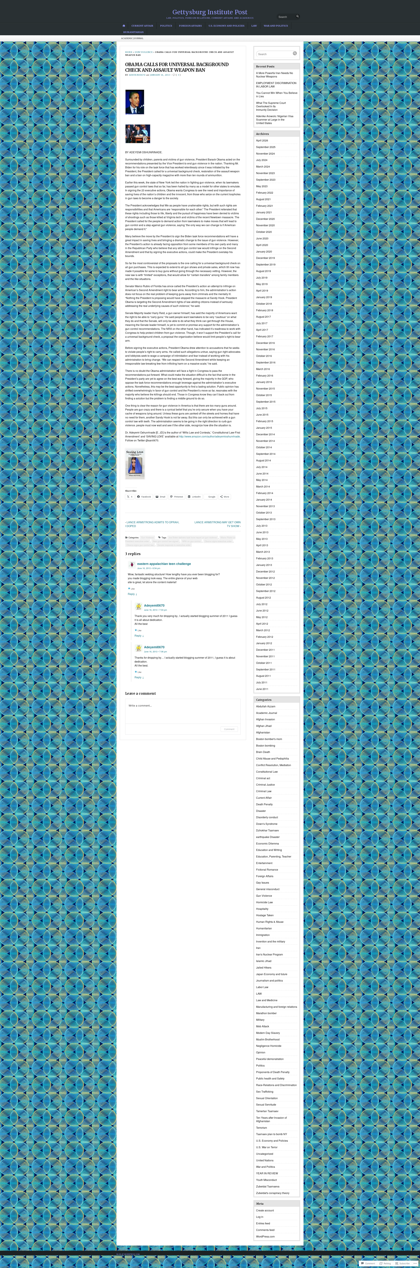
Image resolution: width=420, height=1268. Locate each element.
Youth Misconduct (266, 1180)
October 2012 (264, 584)
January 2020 (264, 251)
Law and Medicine (266, 1000)
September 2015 (265, 401)
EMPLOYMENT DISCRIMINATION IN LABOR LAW (276, 84)
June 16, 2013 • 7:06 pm (155, 651)
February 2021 (264, 206)
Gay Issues (262, 882)
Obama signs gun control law (140, 545)
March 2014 (263, 486)
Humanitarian (133, 32)
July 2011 (261, 682)
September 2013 (265, 519)
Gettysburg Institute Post (210, 12)
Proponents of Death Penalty (273, 1072)
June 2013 (262, 532)
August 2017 (263, 316)
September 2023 (265, 179)
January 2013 (264, 565)
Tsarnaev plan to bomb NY (271, 1134)
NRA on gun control (191, 541)
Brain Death (263, 752)
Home (128, 52)
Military (260, 1020)
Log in (259, 1217)
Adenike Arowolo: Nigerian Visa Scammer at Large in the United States (274, 119)
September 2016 (265, 362)
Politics (166, 25)
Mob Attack (262, 1026)
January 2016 (264, 382)
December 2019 (265, 258)
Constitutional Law (267, 771)
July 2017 (261, 323)
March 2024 (263, 166)
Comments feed (265, 1230)
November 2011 (265, 656)
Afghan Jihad (264, 726)
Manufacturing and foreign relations (276, 1007)
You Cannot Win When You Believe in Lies (276, 94)
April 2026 (262, 140)
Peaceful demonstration (270, 1059)
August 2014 (263, 460)
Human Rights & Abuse (270, 922)
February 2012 (264, 637)
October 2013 (264, 512)
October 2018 (264, 304)
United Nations (264, 1160)
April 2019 (262, 290)
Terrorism (261, 1128)
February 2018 (264, 310)
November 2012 (265, 578)
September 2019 (265, 264)
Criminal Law (264, 791)
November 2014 (265, 441)
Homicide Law (264, 902)
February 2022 (264, 192)
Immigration (263, 935)
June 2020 (262, 238)
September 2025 (265, 147)
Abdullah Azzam (265, 706)
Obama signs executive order (218, 541)
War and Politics (276, 25)
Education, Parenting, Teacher (273, 856)
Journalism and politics (269, 980)
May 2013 (262, 539)
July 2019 (261, 277)
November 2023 (265, 173)
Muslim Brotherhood (268, 1039)
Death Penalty (264, 804)
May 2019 (262, 284)
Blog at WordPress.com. (128, 1254)
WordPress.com (265, 1236)
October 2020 (264, 232)
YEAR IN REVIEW (267, 1173)
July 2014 (261, 467)
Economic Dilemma (267, 843)
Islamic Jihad (263, 961)
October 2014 (264, 447)
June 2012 (262, 610)
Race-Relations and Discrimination (276, 1085)
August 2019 (263, 271)
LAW (254, 25)
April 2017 (262, 330)
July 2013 (261, 526)
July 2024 (261, 160)
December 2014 (265, 434)
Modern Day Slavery (268, 1033)
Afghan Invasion (265, 719)
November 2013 (265, 506)
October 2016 (264, 356)
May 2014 (262, 480)
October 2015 (264, 395)
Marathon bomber (266, 1013)
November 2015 (265, 388)
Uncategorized (264, 1154)
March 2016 (263, 369)
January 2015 (264, 428)
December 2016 (265, 343)
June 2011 (262, 689)
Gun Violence (144, 52)
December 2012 (265, 571)
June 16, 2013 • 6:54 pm (148, 568)
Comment (229, 729)
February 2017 (264, 336)
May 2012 (262, 617)
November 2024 (265, 153)
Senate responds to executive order (174, 545)
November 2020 (265, 225)
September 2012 (265, 591)
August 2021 (263, 199)
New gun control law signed (165, 541)
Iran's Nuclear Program (269, 954)
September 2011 (265, 669)
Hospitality (262, 909)
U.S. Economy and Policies (226, 25)
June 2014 (262, 473)
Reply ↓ (132, 594)
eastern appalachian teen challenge (164, 563)
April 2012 (262, 623)
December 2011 (265, 650)
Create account (265, 1210)
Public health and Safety (270, 1078)
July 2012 (261, 604)
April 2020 (262, 245)
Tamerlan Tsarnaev (267, 1111)
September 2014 (265, 454)
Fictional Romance (267, 869)
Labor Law (262, 987)
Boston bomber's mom (269, 739)
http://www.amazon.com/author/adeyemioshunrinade (209, 436)
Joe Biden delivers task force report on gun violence (193, 537)
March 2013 (263, 552)
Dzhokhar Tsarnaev (267, 830)
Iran (258, 948)
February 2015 (264, 421)
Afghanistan (263, 732)
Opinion (260, 1052)
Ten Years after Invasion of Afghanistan (271, 1119)
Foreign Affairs (190, 25)
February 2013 (264, 558)
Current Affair (142, 25)
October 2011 (264, 663)
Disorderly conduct (267, 817)
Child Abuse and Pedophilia (272, 758)
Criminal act (263, 778)
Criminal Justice (265, 784)
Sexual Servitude (266, 1104)
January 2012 (264, 643)
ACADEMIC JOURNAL (132, 38)
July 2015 (261, 408)
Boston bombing (265, 745)
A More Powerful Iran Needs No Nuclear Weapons (274, 74)
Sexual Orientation (267, 1098)
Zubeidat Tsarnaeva (267, 1186)
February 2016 (264, 375)
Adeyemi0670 (137, 75)
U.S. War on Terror (266, 1147)
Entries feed (263, 1223)
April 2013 (262, 545)
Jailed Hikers (263, 967)
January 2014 (264, 499)
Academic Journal (266, 713)
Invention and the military (270, 941)
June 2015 (262, 414)
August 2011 (263, 676)
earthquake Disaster (268, 837)
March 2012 (263, 630)
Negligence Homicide (268, 1046)
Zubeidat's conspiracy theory (272, 1193)
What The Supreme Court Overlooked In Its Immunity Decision (271, 106)
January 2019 (264, 297)
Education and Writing (269, 850)
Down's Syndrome (266, 824)
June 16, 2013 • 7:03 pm (155, 609)
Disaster (261, 811)
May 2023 (262, 186)
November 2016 (265, 349)
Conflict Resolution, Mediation (273, 765)
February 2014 (264, 493)
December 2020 (265, 219)
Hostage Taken (265, 915)
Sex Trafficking (264, 1091)
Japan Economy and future (271, 974)
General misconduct (267, 889)
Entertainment (264, 863)
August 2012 (263, 597)
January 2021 (264, 212)
